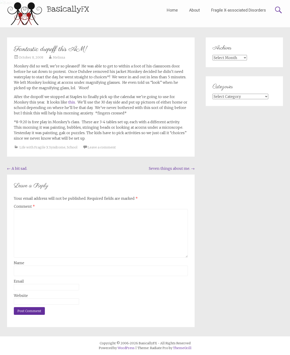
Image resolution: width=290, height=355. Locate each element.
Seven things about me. (172, 168)
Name (19, 263)
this (71, 102)
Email (19, 281)
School (72, 147)
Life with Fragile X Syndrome (42, 147)
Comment (24, 206)
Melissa (59, 57)
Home (172, 10)
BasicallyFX (68, 9)
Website (21, 295)
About (194, 10)
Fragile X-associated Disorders (238, 10)
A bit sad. (17, 168)
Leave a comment (102, 147)
